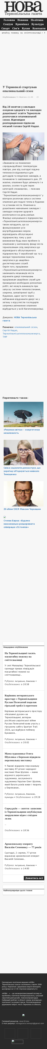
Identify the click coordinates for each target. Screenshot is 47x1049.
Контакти (39, 28)
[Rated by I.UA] (17, 1041)
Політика (37, 20)
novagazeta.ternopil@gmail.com (30, 1023)
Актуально (20, 681)
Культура (37, 24)
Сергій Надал (10, 330)
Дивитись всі (34, 878)
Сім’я (15, 28)
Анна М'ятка (24, 1021)
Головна (9, 20)
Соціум (8, 24)
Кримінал (22, 24)
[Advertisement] (23, 57)
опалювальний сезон (25, 327)
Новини (22, 20)
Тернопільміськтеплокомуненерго (21, 333)
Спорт (5, 28)
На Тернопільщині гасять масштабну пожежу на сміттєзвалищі (20, 656)
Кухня (26, 28)
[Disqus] (23, 932)
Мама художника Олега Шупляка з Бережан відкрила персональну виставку (22, 757)
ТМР (5, 337)
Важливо (30, 681)
